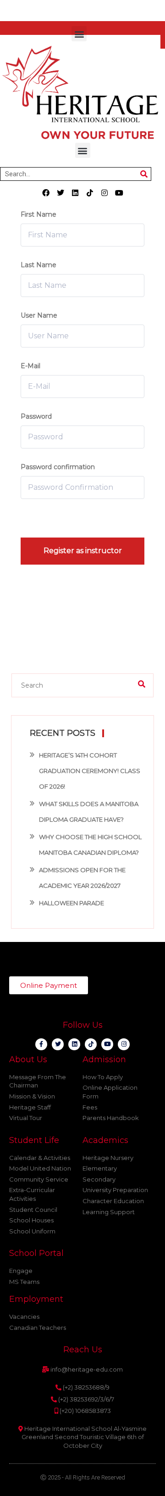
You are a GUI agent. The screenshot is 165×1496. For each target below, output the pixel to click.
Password (36, 416)
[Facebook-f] (41, 1044)
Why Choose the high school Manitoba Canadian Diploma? (90, 844)
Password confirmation (58, 467)
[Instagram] (104, 192)
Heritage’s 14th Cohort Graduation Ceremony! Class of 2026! (89, 770)
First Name (38, 214)
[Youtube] (119, 192)
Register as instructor (83, 550)
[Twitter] (60, 192)
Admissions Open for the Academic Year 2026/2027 (82, 877)
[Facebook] (45, 192)
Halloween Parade (71, 903)
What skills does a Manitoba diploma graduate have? (88, 811)
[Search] (144, 174)
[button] (79, 33)
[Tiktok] (89, 192)
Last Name (38, 265)
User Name (39, 315)
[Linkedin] (75, 192)
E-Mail (30, 366)
